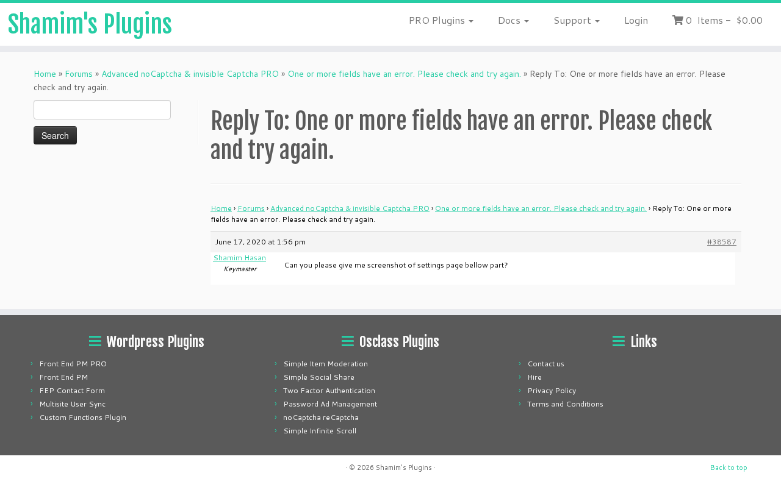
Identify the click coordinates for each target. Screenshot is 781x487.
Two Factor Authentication (329, 390)
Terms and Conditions (565, 404)
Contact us (545, 363)
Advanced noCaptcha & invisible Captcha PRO (190, 74)
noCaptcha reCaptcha (321, 417)
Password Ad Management (330, 404)
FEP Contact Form (72, 390)
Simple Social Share (319, 377)
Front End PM (63, 377)
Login (636, 20)
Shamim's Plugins (90, 24)
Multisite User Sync (72, 404)
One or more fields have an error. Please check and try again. (404, 74)
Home (45, 74)
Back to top (728, 467)
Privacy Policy (551, 390)
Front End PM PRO (73, 363)
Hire (534, 377)
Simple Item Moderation (325, 363)
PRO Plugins (438, 20)
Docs (510, 20)
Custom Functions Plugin (82, 417)
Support (573, 20)
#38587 (721, 241)
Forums (79, 74)
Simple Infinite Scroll (319, 430)
